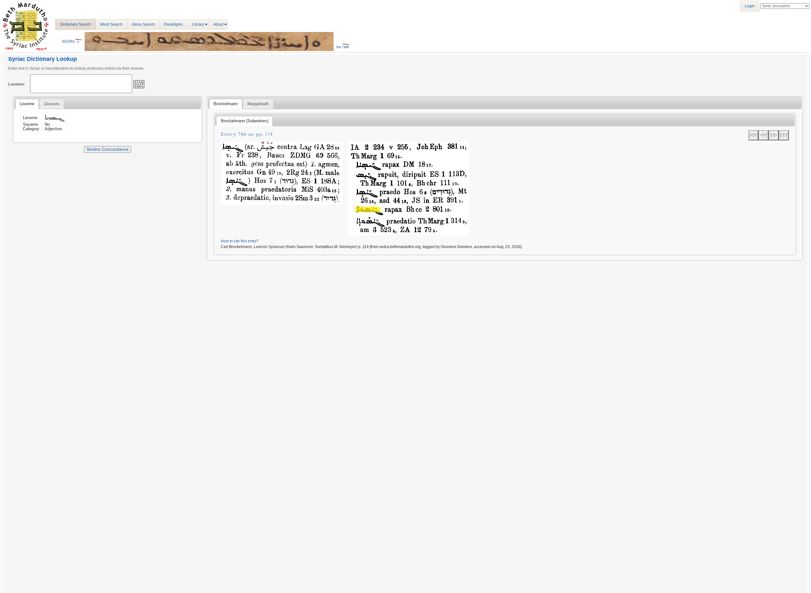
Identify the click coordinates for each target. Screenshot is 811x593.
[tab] (27, 104)
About (218, 24)
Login (750, 6)
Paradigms (173, 24)
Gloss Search (143, 24)
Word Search (111, 24)
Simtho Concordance (107, 149)
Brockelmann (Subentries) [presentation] (244, 120)
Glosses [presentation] (51, 103)
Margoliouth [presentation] (258, 103)
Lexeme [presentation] (27, 103)
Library (198, 24)
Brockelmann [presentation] (226, 103)
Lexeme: (16, 84)
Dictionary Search (75, 24)
